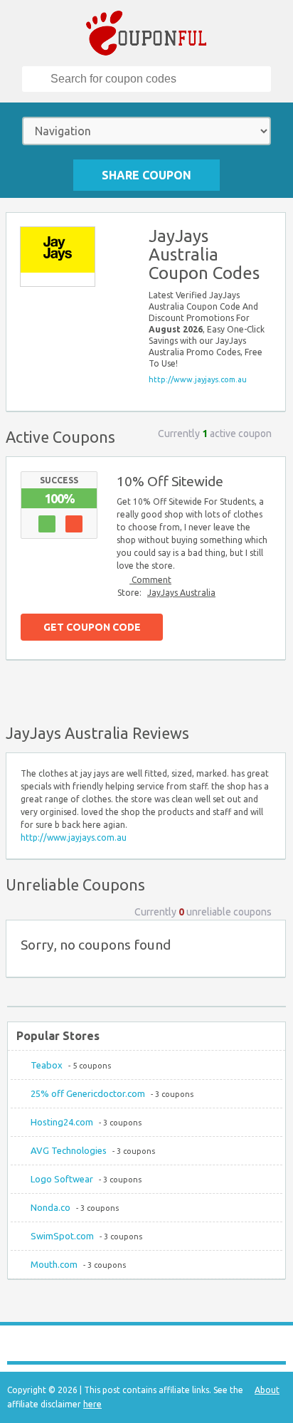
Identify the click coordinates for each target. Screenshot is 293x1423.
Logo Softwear (62, 1179)
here (92, 1404)
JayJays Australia (181, 592)
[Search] (37, 79)
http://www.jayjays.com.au (198, 379)
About (267, 1390)
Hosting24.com (62, 1122)
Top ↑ (271, 689)
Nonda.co (50, 1207)
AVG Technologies (69, 1150)
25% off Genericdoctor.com (88, 1093)
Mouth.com (54, 1264)
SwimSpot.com (62, 1236)
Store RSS (268, 230)
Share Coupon (146, 175)
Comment (150, 579)
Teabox (47, 1065)
